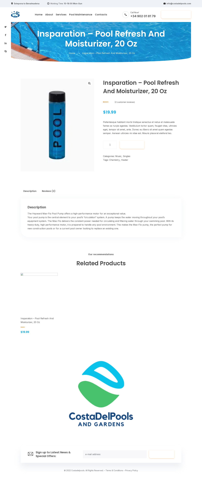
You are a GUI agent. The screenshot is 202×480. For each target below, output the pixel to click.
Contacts (101, 14)
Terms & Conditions (114, 470)
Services (61, 14)
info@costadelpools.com (179, 4)
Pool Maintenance (80, 14)
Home (38, 14)
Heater (124, 160)
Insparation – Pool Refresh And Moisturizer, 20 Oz (37, 320)
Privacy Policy (131, 470)
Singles (126, 156)
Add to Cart (37, 294)
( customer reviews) (125, 102)
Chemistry (114, 160)
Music (118, 156)
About (49, 14)
